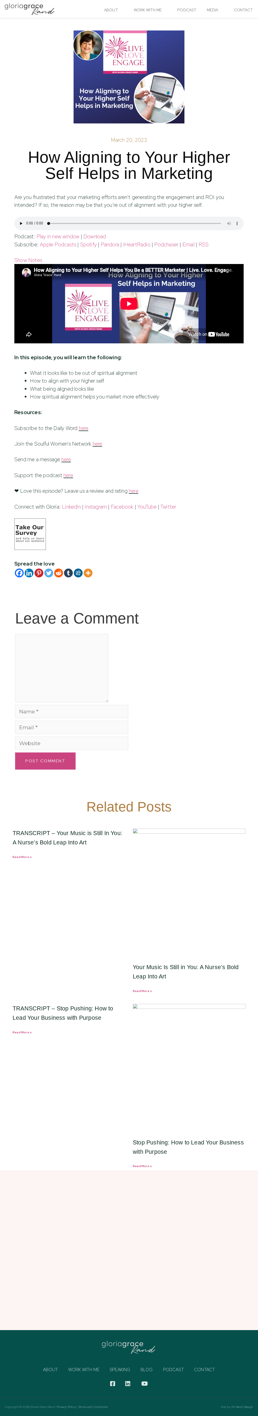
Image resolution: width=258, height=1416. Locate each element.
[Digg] (78, 573)
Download (94, 236)
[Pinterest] (39, 573)
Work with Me (84, 1369)
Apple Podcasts (58, 244)
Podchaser (166, 244)
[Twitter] (48, 573)
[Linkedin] (29, 573)
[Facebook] (19, 573)
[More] (88, 573)
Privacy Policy (66, 1407)
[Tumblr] (68, 573)
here (83, 428)
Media (212, 10)
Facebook (122, 506)
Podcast (187, 10)
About (111, 10)
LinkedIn (71, 506)
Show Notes (28, 260)
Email (188, 244)
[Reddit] (58, 573)
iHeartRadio (136, 244)
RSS (204, 244)
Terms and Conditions (93, 1407)
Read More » (22, 857)
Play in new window (58, 236)
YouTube (146, 506)
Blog (147, 1369)
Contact (243, 10)
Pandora (110, 244)
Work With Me (148, 10)
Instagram (96, 506)
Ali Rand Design (242, 1407)
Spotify (88, 244)
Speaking (120, 1369)
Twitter (168, 506)
